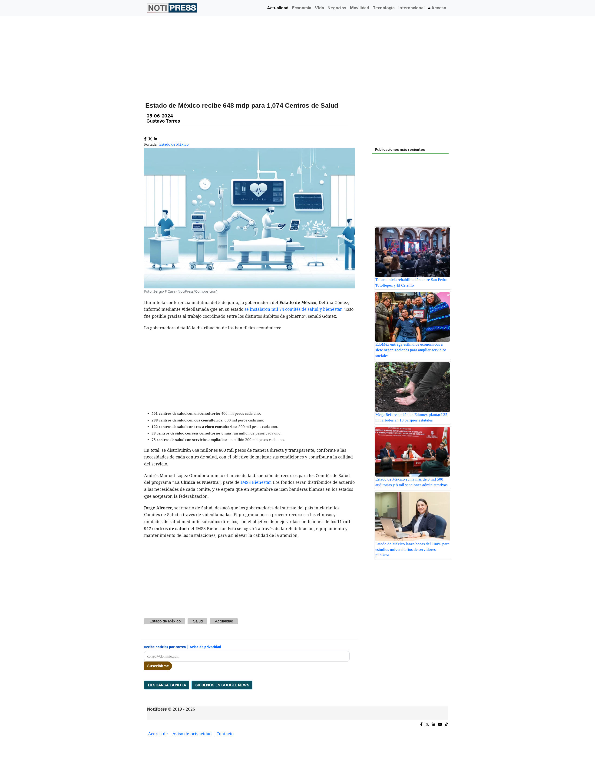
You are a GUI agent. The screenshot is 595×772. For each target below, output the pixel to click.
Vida (319, 8)
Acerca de (158, 733)
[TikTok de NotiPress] (446, 723)
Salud (198, 621)
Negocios (336, 8)
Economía (301, 8)
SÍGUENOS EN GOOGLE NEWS (222, 685)
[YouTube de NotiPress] (440, 723)
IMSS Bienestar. (256, 482)
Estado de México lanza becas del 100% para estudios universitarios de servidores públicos (412, 550)
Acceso (438, 8)
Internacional (411, 8)
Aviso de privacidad (205, 647)
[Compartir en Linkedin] (155, 138)
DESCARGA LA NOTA (166, 685)
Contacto (225, 733)
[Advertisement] (286, 55)
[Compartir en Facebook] (145, 138)
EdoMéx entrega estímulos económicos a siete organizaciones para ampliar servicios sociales (410, 350)
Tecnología (384, 8)
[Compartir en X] (150, 138)
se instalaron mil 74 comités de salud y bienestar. (294, 309)
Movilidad (359, 8)
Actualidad (277, 8)
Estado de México (174, 144)
